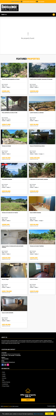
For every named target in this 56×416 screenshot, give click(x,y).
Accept (49, 414)
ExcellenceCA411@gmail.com (29, 1)
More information (38, 414)
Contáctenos (5, 384)
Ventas (3, 374)
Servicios (4, 378)
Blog (3, 380)
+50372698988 (41, 1)
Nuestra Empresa (6, 382)
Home (3, 372)
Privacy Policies (5, 386)
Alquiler (4, 376)
